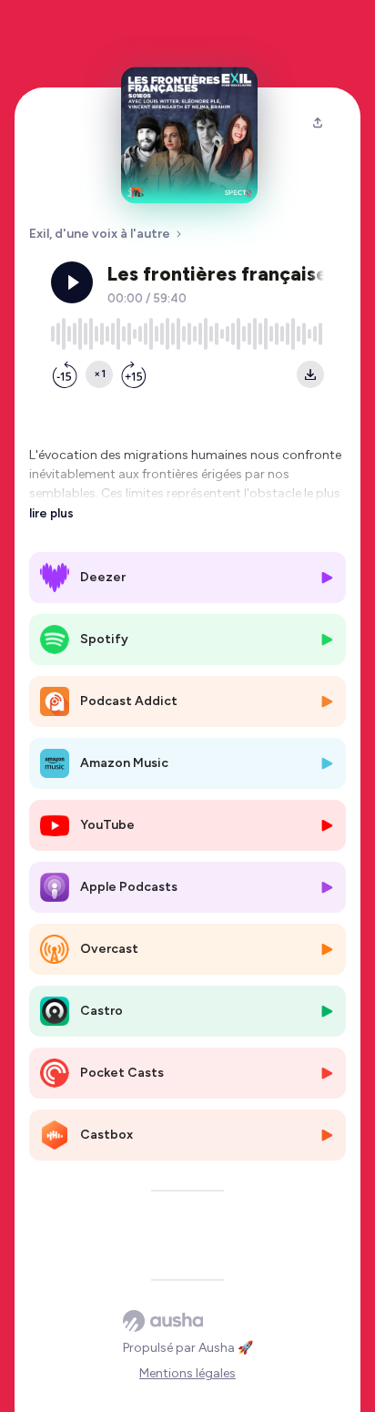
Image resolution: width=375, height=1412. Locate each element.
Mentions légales (187, 1373)
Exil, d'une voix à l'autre (99, 233)
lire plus (51, 513)
